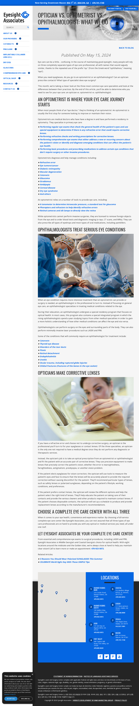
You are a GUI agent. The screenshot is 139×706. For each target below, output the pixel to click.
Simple (81, 562)
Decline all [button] (25, 699)
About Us (7, 33)
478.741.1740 (98, 3)
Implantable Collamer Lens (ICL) (14, 55)
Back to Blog (126, 48)
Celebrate (45, 562)
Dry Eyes (7, 62)
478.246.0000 (120, 613)
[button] (41, 591)
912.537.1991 (120, 626)
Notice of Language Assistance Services (101, 676)
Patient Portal (115, 9)
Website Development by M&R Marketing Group (93, 700)
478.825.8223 (98, 648)
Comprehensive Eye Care (14, 73)
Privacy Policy (121, 700)
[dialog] (18, 688)
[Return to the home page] (16, 19)
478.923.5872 (98, 599)
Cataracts (8, 44)
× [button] (32, 674)
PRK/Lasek (7, 49)
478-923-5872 (97, 548)
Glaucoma (8, 68)
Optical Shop (9, 78)
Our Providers (10, 38)
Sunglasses (83, 559)
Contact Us (9, 89)
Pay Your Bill (131, 9)
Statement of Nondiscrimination (68, 676)
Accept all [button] (11, 699)
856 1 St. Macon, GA (78, 3)
